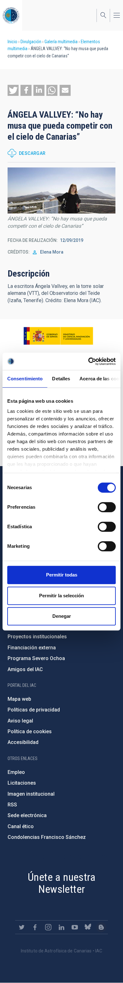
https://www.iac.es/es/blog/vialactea (101, 927)
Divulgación (30, 41)
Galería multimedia (61, 41)
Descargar (32, 153)
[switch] (107, 507)
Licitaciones (22, 783)
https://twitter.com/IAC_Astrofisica (21, 927)
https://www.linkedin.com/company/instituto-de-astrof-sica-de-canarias (61, 927)
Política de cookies (30, 731)
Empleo (16, 772)
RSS (12, 805)
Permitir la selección (61, 595)
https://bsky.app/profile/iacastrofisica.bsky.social (88, 927)
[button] (13, 90)
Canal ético (21, 826)
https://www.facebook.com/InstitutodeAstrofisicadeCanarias (35, 927)
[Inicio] (11, 15)
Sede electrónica (27, 815)
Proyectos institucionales (37, 637)
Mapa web (19, 699)
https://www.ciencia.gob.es (58, 336)
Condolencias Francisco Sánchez (47, 837)
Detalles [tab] (61, 378)
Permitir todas (61, 574)
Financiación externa (32, 648)
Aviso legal (20, 721)
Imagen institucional (31, 794)
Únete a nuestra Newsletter (61, 883)
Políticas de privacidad (34, 710)
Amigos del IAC (25, 669)
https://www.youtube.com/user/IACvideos (74, 927)
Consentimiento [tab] (25, 378)
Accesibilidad (23, 742)
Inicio (12, 41)
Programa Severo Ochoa (36, 658)
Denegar (61, 616)
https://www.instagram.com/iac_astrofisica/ (48, 927)
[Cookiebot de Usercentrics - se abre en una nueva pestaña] (88, 361)
